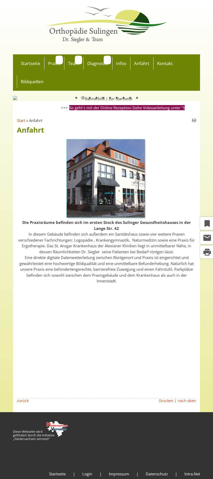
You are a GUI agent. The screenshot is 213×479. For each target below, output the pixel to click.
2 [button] (83, 98)
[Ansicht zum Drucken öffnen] (194, 120)
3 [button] (89, 98)
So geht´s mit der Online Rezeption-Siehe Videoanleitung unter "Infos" (127, 107)
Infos (121, 63)
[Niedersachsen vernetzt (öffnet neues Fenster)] (40, 439)
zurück (23, 400)
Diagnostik (97, 63)
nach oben (187, 400)
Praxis (54, 63)
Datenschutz (157, 473)
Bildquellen (32, 82)
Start (21, 120)
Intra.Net (192, 473)
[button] (59, 60)
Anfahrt (141, 63)
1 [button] (76, 98)
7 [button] (116, 98)
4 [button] (96, 98)
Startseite (30, 63)
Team (73, 63)
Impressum (119, 473)
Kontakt (165, 63)
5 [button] (103, 98)
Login (87, 473)
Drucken (166, 400)
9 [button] (130, 98)
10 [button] (137, 98)
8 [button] (123, 98)
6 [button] (110, 98)
